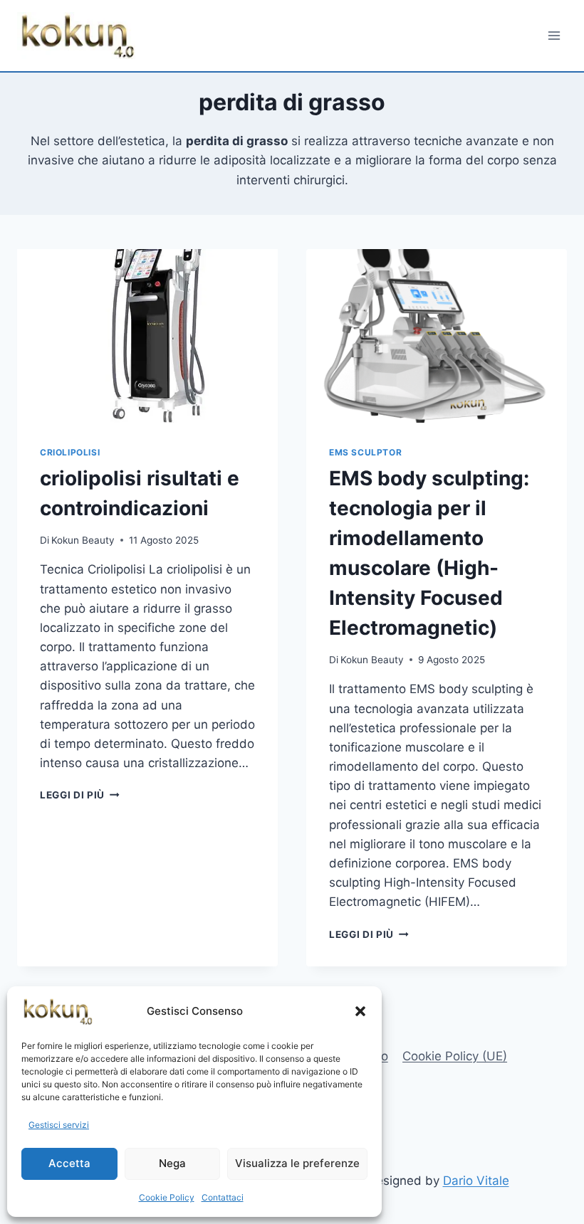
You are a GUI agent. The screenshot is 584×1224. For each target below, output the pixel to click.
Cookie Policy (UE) (454, 1056)
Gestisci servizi (58, 1124)
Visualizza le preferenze (297, 1163)
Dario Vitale (476, 1180)
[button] (360, 1011)
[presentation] (147, 336)
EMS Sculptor (365, 452)
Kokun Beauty (83, 540)
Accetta (69, 1163)
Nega (172, 1163)
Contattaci (223, 1197)
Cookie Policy (166, 1197)
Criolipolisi (70, 452)
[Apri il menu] (554, 35)
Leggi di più (80, 795)
